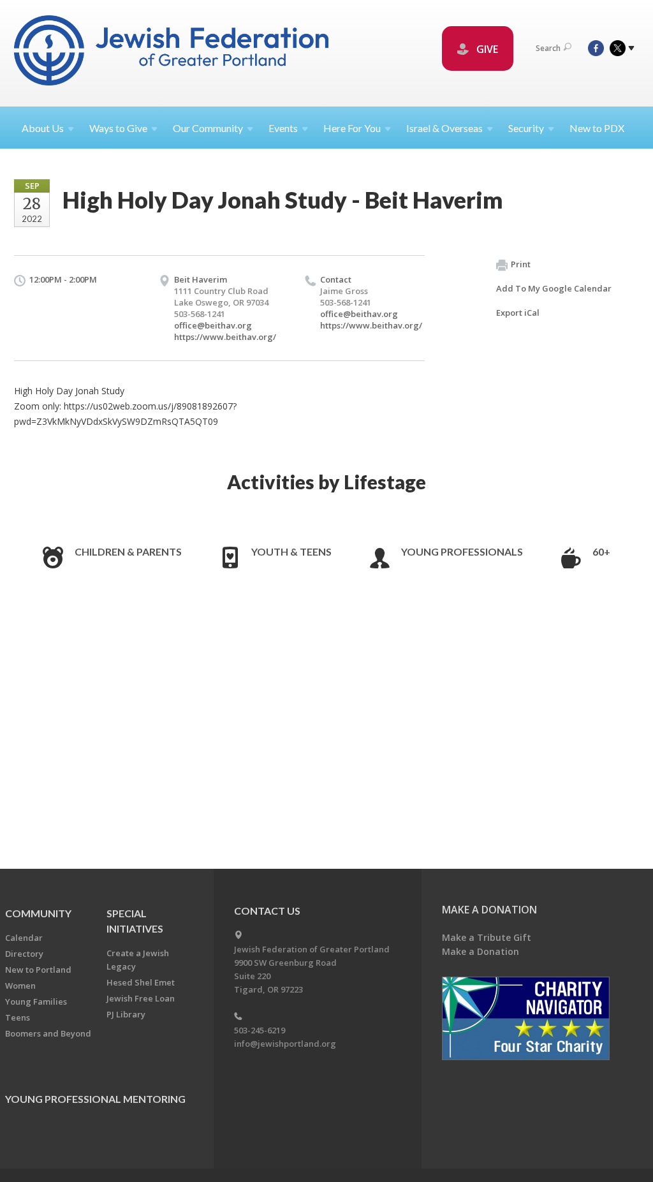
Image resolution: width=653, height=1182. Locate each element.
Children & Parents (128, 551)
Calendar (24, 937)
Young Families (36, 1001)
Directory (24, 953)
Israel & (444, 128)
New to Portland (38, 969)
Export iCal (517, 312)
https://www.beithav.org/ (225, 337)
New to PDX (596, 128)
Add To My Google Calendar (554, 288)
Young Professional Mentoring (95, 1099)
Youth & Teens (291, 551)
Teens (17, 1017)
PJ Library (125, 1014)
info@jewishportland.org (285, 1043)
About (43, 128)
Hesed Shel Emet (140, 982)
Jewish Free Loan (140, 998)
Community (38, 913)
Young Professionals (462, 551)
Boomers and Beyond (48, 1033)
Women (20, 985)
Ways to (118, 128)
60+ (601, 551)
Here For (352, 128)
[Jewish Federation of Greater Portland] (172, 52)
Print (521, 264)
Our (208, 128)
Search (548, 48)
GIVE (486, 49)
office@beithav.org (213, 325)
